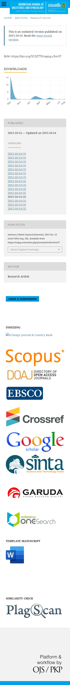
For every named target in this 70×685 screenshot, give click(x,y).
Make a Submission (22, 298)
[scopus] (35, 365)
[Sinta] (35, 474)
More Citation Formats (24, 249)
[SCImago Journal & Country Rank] (29, 335)
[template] (15, 562)
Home (8, 17)
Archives (21, 17)
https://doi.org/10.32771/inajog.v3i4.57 (36, 56)
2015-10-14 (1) (17, 153)
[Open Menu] (4, 4)
